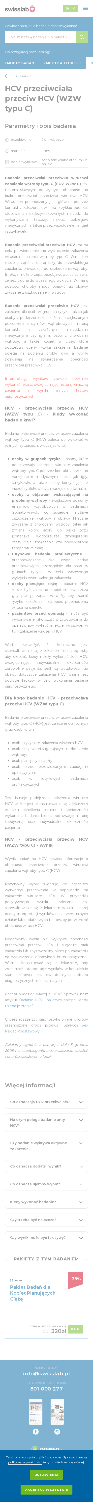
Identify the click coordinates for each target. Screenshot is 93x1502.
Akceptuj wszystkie (46, 1490)
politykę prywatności (25, 1462)
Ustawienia (46, 1475)
